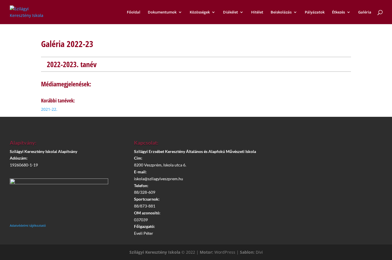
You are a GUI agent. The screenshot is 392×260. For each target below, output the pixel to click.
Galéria (364, 12)
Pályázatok (315, 12)
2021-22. (49, 109)
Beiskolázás (281, 12)
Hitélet (257, 12)
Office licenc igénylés (322, 193)
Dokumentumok (162, 12)
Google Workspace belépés (322, 177)
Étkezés (338, 12)
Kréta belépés (320, 145)
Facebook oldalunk (322, 161)
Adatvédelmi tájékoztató (28, 225)
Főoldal (133, 12)
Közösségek (200, 12)
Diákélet (230, 12)
